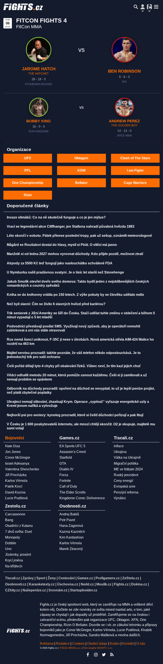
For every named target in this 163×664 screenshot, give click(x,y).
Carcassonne (15, 514)
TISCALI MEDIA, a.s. (70, 648)
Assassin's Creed (72, 452)
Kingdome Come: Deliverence (82, 498)
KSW (81, 170)
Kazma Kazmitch (72, 531)
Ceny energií (123, 480)
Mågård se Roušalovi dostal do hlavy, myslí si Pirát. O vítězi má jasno (62, 245)
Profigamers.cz (108, 578)
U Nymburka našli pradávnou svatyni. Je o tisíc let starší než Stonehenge (65, 272)
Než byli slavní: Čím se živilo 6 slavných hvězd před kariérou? (56, 304)
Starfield (65, 457)
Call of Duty (68, 486)
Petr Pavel (67, 520)
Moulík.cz (103, 584)
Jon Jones (13, 452)
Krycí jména (14, 560)
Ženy (52, 578)
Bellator (81, 183)
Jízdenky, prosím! (18, 554)
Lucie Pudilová (16, 498)
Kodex (115, 643)
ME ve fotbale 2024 (128, 469)
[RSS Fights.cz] (112, 654)
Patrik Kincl (13, 486)
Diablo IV (66, 469)
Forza (63, 475)
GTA (62, 463)
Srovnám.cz (57, 590)
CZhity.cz (12, 590)
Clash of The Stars (135, 158)
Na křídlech (13, 566)
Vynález (120, 498)
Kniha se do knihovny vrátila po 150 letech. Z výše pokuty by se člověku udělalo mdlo (75, 294)
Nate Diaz (12, 446)
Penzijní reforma (126, 492)
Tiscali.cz (12, 578)
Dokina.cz (139, 584)
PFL (27, 170)
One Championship (27, 183)
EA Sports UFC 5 (72, 446)
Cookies (78, 643)
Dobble (10, 543)
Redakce (63, 643)
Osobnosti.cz (15, 584)
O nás (140, 643)
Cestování (66, 578)
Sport (40, 578)
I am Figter (135, 170)
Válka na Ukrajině (127, 457)
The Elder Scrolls (72, 492)
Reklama (46, 643)
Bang (9, 520)
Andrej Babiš (69, 514)
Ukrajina (120, 452)
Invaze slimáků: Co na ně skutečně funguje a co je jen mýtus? (56, 217)
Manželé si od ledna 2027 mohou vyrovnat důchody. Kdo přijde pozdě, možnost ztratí (75, 254)
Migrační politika (126, 463)
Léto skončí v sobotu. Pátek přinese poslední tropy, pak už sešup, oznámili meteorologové (79, 235)
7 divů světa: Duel (18, 531)
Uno (8, 549)
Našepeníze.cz (34, 590)
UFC (27, 158)
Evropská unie (124, 486)
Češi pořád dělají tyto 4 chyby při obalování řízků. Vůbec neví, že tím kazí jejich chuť (74, 366)
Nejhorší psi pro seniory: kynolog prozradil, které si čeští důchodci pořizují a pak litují (75, 415)
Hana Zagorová (71, 525)
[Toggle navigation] (156, 7)
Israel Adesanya (17, 463)
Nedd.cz (87, 584)
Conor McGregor (17, 457)
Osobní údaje (97, 643)
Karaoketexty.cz (42, 584)
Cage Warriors (135, 183)
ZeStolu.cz (130, 578)
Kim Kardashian (71, 537)
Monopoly (12, 537)
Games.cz (85, 578)
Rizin (28, 195)
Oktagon (81, 158)
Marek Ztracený (71, 549)
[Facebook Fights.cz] (87, 654)
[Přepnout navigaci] (142, 7)
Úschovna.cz (67, 584)
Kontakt (128, 643)
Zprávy (28, 578)
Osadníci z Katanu (19, 525)
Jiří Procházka (16, 475)
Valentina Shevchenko (22, 469)
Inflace (119, 446)
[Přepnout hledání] (135, 7)
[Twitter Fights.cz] (104, 654)
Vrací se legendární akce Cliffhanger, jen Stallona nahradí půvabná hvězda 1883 (70, 226)
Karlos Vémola (16, 480)
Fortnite (65, 480)
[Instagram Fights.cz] (96, 654)
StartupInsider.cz (83, 590)
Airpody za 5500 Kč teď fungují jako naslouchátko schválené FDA (59, 263)
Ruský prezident (126, 475)
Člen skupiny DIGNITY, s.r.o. (98, 648)
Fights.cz (121, 584)
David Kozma (15, 492)
